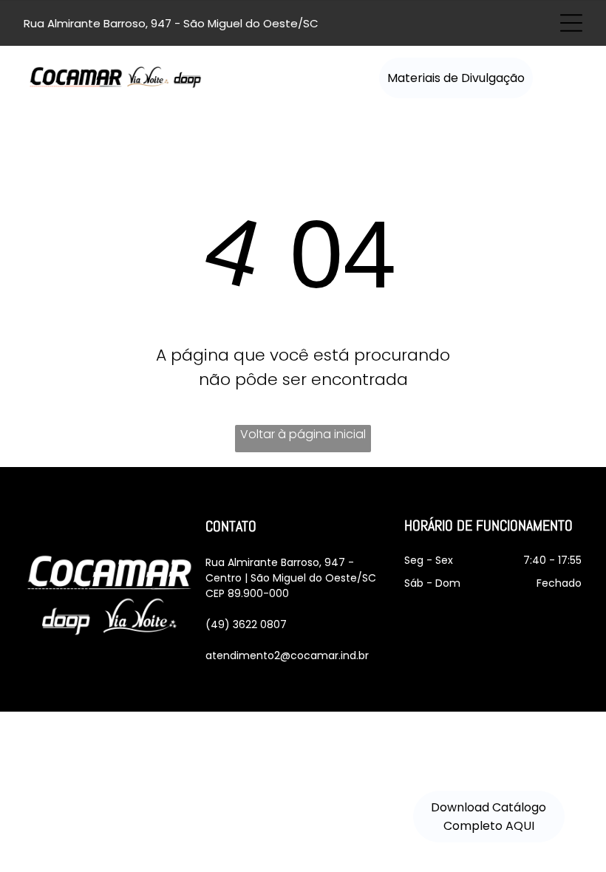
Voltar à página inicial (303, 434)
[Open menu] (571, 23)
